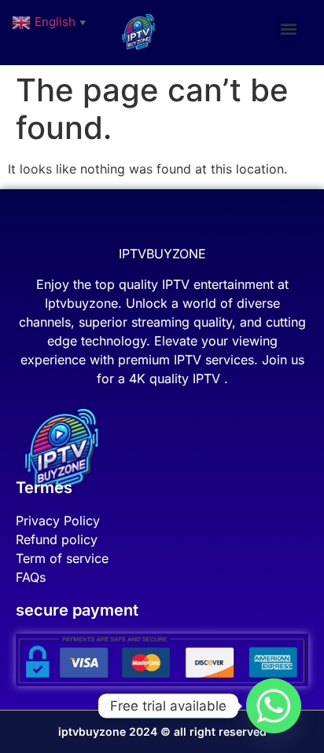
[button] (288, 29)
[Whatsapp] (273, 705)
